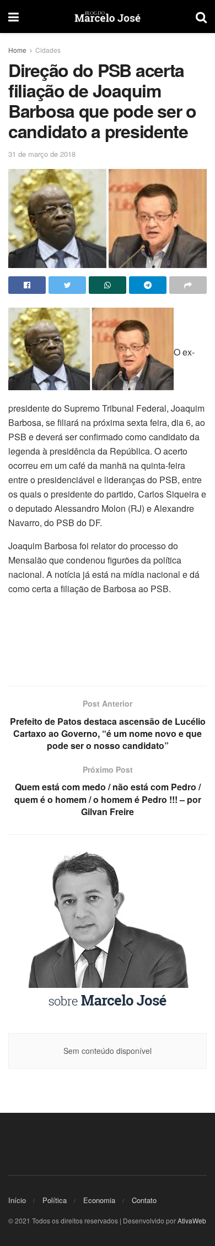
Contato (144, 1200)
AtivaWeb (192, 1220)
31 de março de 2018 (42, 154)
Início (17, 1200)
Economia (99, 1200)
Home (17, 49)
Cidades (48, 49)
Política (54, 1200)
